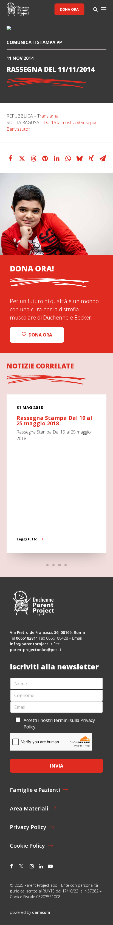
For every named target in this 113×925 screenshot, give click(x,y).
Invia (56, 766)
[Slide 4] (66, 565)
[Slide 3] (59, 565)
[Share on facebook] (10, 158)
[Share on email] (102, 158)
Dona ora (69, 9)
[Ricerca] (93, 9)
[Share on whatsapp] (68, 158)
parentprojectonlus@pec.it (36, 649)
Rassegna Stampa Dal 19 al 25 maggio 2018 (54, 420)
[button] (103, 9)
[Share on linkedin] (56, 158)
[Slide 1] (47, 565)
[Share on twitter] (21, 158)
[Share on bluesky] (79, 158)
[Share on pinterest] (44, 158)
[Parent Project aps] (18, 9)
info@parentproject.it (31, 643)
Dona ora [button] (40, 335)
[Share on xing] (91, 158)
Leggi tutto (27, 539)
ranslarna (49, 116)
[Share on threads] (33, 158)
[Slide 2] (53, 565)
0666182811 (27, 638)
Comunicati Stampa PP (34, 42)
